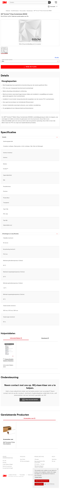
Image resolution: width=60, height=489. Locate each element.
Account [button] (52, 6)
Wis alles (57, 57)
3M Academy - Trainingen (39, 464)
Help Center (54, 459)
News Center (22, 459)
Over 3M (4, 460)
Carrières (4, 462)
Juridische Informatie (12, 474)
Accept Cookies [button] (39, 484)
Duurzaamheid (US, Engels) (8, 468)
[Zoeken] (49, 2)
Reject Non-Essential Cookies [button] (42, 480)
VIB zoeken (37, 459)
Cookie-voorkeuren (31, 474)
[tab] (16, 338)
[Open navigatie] (56, 2)
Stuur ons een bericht (31, 399)
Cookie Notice (38, 477)
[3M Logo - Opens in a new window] (4, 2)
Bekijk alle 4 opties (31, 66)
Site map (53, 461)
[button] (49, 484)
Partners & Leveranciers (7, 466)
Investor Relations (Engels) (8, 464)
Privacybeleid (22, 474)
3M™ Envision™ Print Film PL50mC (9, 443)
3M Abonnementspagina (24, 461)
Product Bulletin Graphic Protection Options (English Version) (8, 360)
